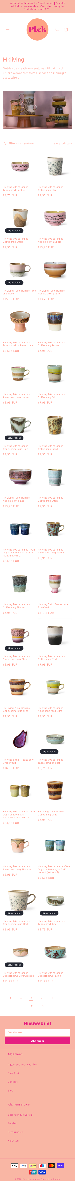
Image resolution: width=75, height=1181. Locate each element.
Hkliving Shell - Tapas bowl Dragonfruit (18, 761)
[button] (7, 29)
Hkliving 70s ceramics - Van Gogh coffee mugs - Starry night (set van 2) (19, 552)
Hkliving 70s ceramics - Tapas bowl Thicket (51, 761)
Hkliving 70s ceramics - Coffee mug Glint (51, 396)
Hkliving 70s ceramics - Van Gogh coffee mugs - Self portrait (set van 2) (54, 869)
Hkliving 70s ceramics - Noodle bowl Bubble (51, 240)
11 (32, 1006)
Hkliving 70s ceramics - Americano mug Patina (51, 551)
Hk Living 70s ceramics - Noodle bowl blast (17, 499)
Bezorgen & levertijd (20, 1114)
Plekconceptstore (31, 1179)
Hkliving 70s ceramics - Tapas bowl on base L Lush (18, 344)
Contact (13, 1081)
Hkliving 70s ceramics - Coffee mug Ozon (51, 499)
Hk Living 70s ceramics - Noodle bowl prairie (52, 292)
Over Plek (13, 1073)
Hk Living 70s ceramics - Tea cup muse (19, 292)
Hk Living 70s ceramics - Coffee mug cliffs (52, 813)
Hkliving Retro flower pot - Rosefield (53, 606)
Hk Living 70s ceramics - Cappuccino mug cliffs (17, 710)
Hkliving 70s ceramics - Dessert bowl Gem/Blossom (18, 974)
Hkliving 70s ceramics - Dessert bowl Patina (51, 974)
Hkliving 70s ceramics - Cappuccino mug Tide (16, 447)
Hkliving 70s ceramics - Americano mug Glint (51, 710)
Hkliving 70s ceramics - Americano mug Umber (16, 396)
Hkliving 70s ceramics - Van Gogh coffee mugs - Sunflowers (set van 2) (19, 814)
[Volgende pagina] (42, 1006)
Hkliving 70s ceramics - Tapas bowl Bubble (16, 188)
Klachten (13, 1140)
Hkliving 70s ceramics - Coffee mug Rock (51, 658)
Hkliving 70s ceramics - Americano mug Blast (16, 658)
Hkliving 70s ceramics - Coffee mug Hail (51, 188)
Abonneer (37, 1040)
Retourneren (16, 1132)
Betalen (12, 1123)
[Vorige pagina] (10, 998)
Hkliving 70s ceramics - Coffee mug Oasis (16, 240)
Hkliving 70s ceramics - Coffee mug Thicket (16, 606)
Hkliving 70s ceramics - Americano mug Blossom (17, 868)
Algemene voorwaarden (22, 1064)
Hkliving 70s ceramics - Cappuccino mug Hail (16, 923)
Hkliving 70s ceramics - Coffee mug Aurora (51, 344)
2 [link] (31, 998)
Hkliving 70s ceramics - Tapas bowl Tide (51, 923)
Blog (10, 1090)
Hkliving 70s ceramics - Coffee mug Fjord (51, 447)
